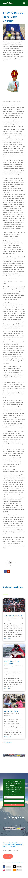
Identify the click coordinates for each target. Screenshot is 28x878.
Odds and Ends (11, 711)
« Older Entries (7, 742)
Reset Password (17, 843)
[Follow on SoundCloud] (14, 870)
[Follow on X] (14, 866)
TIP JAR (8, 856)
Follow (8, 866)
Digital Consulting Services (17, 862)
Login (5, 844)
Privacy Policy (14, 846)
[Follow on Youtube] (8, 571)
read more (7, 638)
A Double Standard (13, 616)
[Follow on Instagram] (4, 870)
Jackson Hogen (10, 618)
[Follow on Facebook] (5, 571)
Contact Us (7, 843)
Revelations (7, 620)
